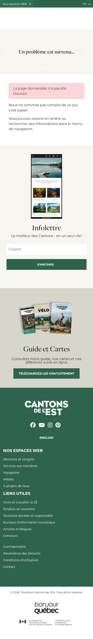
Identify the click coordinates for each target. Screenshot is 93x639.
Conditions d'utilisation (20, 560)
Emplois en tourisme (19, 509)
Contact (9, 567)
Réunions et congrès (18, 459)
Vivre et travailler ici (18, 502)
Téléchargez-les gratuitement (46, 373)
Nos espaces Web (15, 4)
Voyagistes (11, 472)
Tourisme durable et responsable (28, 516)
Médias (8, 479)
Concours (10, 536)
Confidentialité (14, 547)
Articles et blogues (17, 529)
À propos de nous (16, 486)
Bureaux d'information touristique (29, 522)
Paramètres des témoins (21, 553)
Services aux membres (20, 466)
